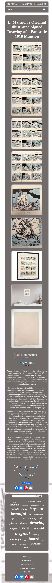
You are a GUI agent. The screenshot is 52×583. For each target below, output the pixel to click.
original (22, 533)
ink (40, 518)
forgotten (36, 509)
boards (15, 509)
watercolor (22, 502)
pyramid (37, 528)
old (43, 505)
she (24, 519)
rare (39, 501)
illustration (25, 505)
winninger (15, 539)
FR (29, 572)
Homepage (26, 557)
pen (43, 540)
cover (14, 502)
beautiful (18, 513)
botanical (23, 544)
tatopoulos (35, 505)
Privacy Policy (27, 564)
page (25, 540)
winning (32, 518)
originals (14, 504)
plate (18, 519)
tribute (14, 544)
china (24, 509)
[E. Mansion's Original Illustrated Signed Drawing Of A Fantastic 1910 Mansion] (27, 58)
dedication (38, 514)
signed (15, 528)
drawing (37, 522)
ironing (35, 535)
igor (12, 519)
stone (23, 523)
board (34, 538)
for (30, 514)
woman (31, 501)
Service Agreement (27, 568)
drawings (36, 543)
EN (25, 572)
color (26, 547)
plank (13, 523)
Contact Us (27, 561)
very (25, 528)
